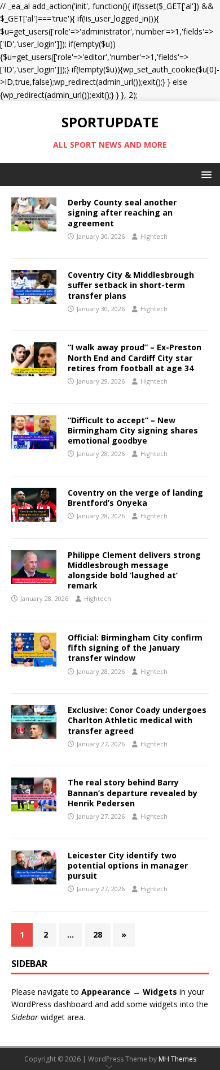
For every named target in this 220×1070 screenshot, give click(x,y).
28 (97, 934)
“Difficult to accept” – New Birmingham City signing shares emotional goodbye (133, 430)
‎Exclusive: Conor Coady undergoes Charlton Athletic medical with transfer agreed (137, 720)
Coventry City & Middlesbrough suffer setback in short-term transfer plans (131, 284)
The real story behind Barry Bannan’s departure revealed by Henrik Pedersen (132, 792)
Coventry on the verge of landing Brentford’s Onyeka (135, 497)
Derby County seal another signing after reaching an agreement (122, 212)
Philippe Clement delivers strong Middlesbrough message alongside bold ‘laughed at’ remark (134, 570)
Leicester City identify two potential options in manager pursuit (128, 865)
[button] (204, 174)
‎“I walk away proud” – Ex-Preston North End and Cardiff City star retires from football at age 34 (134, 357)
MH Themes (177, 1059)
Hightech (154, 236)
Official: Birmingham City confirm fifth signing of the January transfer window (135, 647)
